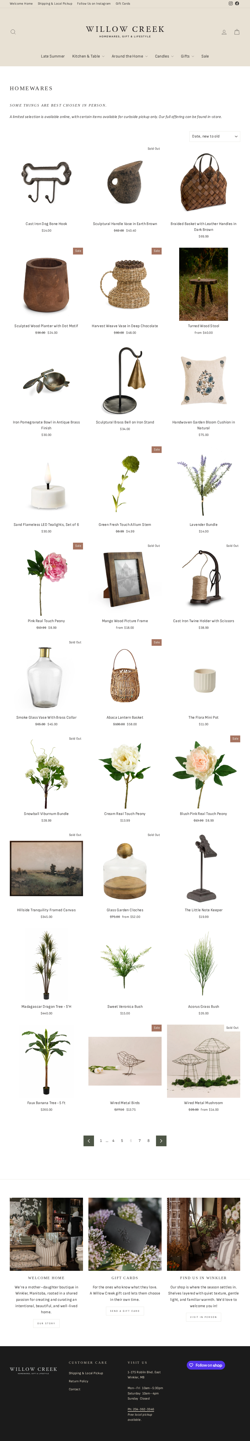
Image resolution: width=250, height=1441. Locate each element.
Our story (46, 1323)
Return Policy (78, 1381)
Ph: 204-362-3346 (141, 1409)
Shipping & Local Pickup (55, 4)
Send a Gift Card (125, 1311)
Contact (75, 1389)
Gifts (185, 56)
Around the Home (128, 56)
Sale (205, 56)
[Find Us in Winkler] (203, 1234)
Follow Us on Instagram (94, 4)
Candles (162, 56)
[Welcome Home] (46, 1234)
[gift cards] (125, 1234)
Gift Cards (123, 4)
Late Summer (53, 56)
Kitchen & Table (86, 56)
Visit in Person (203, 1317)
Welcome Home (21, 4)
